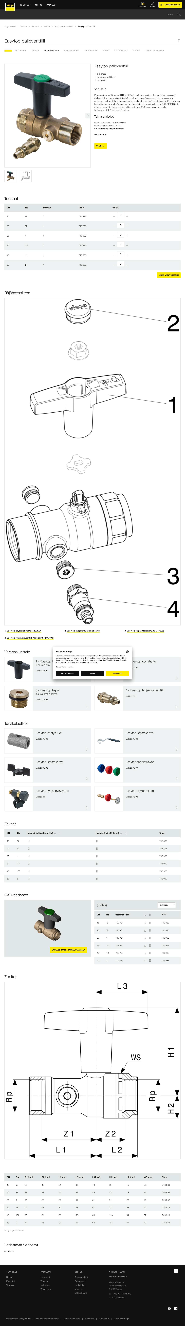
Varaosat (35, 26)
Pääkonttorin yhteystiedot (18, 1318)
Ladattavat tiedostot (154, 50)
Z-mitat (136, 50)
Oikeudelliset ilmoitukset (47, 1318)
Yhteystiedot (81, 1293)
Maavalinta (104, 1318)
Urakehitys (80, 1285)
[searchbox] (90, 14)
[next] (87, 115)
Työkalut (44, 1281)
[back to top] (176, 1271)
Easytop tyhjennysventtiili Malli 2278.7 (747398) (30, 638)
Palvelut (46, 1272)
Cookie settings (121, 1318)
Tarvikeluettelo (90, 50)
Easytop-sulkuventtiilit (64, 26)
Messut (78, 1289)
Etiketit (105, 50)
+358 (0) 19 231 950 (121, 1293)
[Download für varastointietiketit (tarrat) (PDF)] (120, 833)
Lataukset (45, 1277)
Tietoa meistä (81, 1277)
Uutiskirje (45, 1285)
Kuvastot (10, 1281)
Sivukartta (89, 1318)
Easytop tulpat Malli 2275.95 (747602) (145, 630)
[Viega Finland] (10, 4)
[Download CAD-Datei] (145, 914)
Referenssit (80, 1281)
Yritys (78, 1272)
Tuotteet (23, 26)
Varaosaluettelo (71, 50)
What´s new (46, 1289)
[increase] (127, 216)
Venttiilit (47, 26)
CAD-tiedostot (121, 50)
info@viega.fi (118, 1297)
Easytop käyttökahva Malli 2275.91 (24, 630)
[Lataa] (145, 922)
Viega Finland (10, 26)
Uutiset (9, 1277)
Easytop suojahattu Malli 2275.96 (83, 630)
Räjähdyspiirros (51, 50)
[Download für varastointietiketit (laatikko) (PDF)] (55, 833)
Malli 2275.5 (20, 50)
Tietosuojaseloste (71, 1318)
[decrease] (114, 216)
